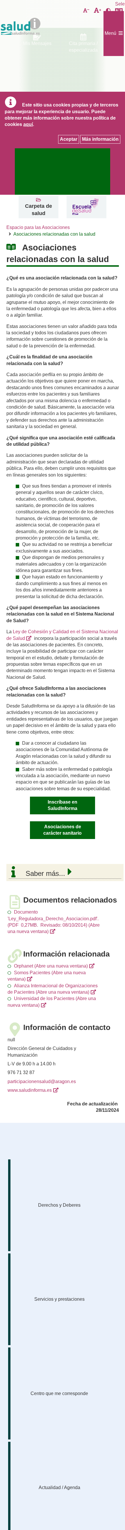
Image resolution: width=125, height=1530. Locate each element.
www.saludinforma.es (30, 1090)
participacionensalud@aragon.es (42, 1081)
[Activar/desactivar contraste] (108, 10)
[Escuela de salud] (85, 207)
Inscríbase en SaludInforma (62, 805)
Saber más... (45, 873)
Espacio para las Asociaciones (38, 227)
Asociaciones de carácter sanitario (62, 830)
